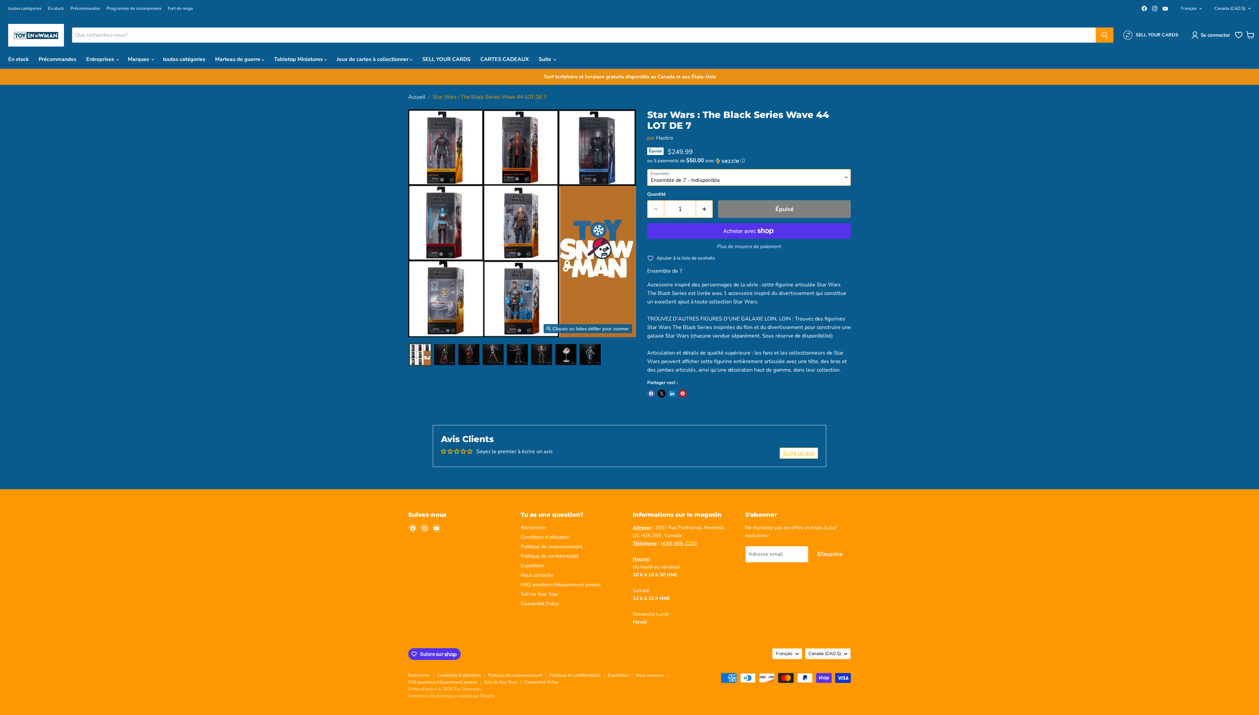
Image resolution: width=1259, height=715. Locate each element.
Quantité (656, 194)
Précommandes (85, 8)
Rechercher (533, 527)
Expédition (532, 565)
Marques (139, 59)
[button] (1212, 35)
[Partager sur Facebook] (651, 393)
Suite (545, 59)
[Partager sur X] (662, 393)
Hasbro (664, 138)
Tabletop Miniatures (299, 59)
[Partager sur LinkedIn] (672, 393)
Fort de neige (180, 8)
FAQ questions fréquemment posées (561, 584)
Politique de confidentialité (550, 556)
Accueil (417, 97)
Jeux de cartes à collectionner (373, 59)
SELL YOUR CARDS (446, 59)
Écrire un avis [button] (798, 453)
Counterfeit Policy (540, 603)
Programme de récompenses (134, 8)
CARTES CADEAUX (504, 59)
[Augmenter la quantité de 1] (704, 209)
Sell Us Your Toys (539, 594)
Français (1189, 8)
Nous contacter (537, 575)
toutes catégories (24, 8)
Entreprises (100, 59)
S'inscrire (830, 554)
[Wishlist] (1238, 37)
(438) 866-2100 (679, 543)
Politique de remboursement (552, 546)
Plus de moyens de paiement (749, 246)
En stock (56, 8)
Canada (1230, 8)
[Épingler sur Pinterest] (683, 393)
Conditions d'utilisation (545, 537)
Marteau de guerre (238, 59)
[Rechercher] (1104, 35)
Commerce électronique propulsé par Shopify (451, 696)
